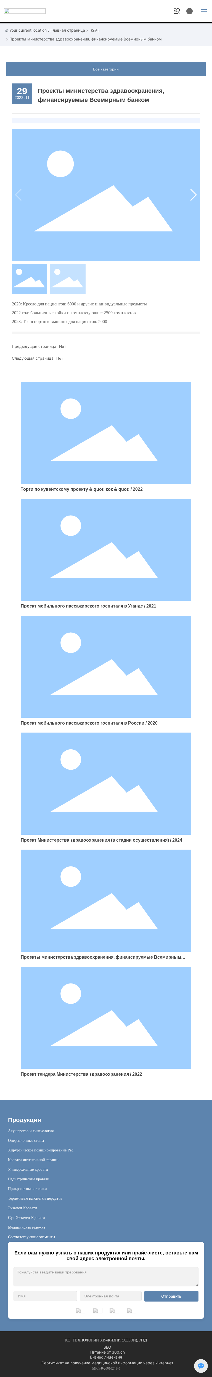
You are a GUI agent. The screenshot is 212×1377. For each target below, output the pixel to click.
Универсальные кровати (28, 1169)
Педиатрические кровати (28, 1179)
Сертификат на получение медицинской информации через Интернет (107, 1362)
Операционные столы (26, 1141)
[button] (193, 195)
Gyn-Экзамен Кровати (26, 1218)
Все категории (106, 69)
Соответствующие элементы (31, 1237)
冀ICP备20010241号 (106, 1368)
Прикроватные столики (27, 1189)
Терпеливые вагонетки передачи (35, 1198)
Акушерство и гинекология (31, 1131)
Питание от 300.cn (107, 1352)
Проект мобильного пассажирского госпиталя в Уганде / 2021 (88, 606)
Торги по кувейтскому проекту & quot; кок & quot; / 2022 (82, 489)
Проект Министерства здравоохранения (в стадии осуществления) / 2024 (101, 840)
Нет (62, 346)
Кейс (95, 30)
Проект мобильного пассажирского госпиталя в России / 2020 (89, 723)
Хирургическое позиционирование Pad (40, 1150)
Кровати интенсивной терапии (34, 1160)
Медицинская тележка (26, 1227)
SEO (107, 1347)
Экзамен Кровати (22, 1208)
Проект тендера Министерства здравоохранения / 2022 (81, 1074)
